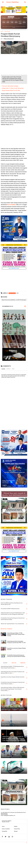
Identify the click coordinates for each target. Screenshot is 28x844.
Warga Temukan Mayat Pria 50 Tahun (11, 90)
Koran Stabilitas (12, 2)
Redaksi (15, 826)
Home (2, 31)
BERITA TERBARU (7, 629)
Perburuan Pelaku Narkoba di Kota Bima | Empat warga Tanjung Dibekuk (13, 344)
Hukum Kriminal (7, 31)
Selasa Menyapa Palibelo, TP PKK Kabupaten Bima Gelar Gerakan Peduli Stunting (15, 634)
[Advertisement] (11, 64)
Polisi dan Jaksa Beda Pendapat (10, 86)
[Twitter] (5, 836)
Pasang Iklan (4, 831)
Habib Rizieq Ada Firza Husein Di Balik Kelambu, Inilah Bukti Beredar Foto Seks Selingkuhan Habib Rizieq (13, 738)
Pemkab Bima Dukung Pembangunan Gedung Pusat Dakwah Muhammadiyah (13, 754)
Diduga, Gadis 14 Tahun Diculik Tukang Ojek (13, 88)
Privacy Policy (17, 828)
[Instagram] (12, 836)
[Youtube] (9, 836)
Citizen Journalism (6, 828)
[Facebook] (2, 836)
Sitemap (15, 831)
